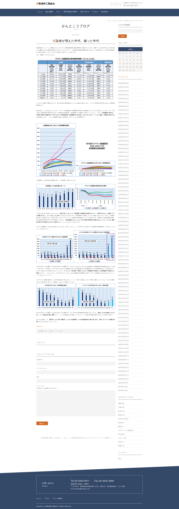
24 (134, 67)
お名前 (39, 360)
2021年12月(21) (123, 298)
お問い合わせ (84, 12)
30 (130, 70)
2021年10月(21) (123, 306)
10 (134, 60)
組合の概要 (49, 12)
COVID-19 (39, 326)
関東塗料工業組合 (45, 3)
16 (130, 63)
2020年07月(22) (123, 363)
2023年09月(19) (123, 217)
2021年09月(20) (123, 310)
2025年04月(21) (123, 144)
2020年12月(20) (123, 344)
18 (137, 63)
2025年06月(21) (123, 137)
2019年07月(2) (123, 390)
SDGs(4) (121, 422)
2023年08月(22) (123, 221)
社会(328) (121, 434)
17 (134, 63)
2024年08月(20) (123, 175)
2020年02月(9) (123, 383)
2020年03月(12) (123, 379)
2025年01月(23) (123, 156)
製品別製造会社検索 (70, 12)
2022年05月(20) (123, 279)
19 (141, 63)
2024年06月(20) (123, 183)
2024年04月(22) (123, 191)
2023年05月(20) (123, 233)
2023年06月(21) (123, 229)
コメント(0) (58, 331)
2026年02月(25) (123, 106)
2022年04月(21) (123, 283)
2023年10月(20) (123, 214)
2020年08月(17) (123, 360)
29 (127, 70)
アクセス (95, 12)
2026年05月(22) (123, 95)
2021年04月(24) (123, 329)
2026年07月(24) (123, 87)
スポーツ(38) (122, 438)
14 (123, 63)
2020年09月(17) (123, 356)
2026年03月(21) (123, 102)
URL (37, 377)
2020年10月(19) (123, 352)
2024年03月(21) (123, 194)
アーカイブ (123, 76)
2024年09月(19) (123, 171)
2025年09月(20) (123, 125)
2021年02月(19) (123, 336)
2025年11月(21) (123, 118)
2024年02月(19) (123, 198)
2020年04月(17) (123, 375)
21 (123, 67)
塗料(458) (121, 403)
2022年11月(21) (123, 256)
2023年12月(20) (123, 206)
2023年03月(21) (123, 241)
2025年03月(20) (123, 148)
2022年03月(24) (123, 287)
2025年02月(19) (123, 152)
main (65, 438)
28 (123, 70)
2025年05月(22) (123, 141)
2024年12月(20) (123, 160)
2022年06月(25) (123, 275)
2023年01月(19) (123, 248)
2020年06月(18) (123, 367)
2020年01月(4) (123, 386)
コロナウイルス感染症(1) (126, 430)
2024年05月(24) (123, 187)
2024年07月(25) (123, 179)
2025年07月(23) (123, 133)
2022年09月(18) (123, 264)
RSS (119, 459)
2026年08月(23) (123, 83)
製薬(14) (121, 426)
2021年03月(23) (123, 333)
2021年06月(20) (123, 321)
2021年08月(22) (123, 313)
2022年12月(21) (123, 252)
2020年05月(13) (123, 371)
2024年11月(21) (123, 164)
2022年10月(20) (123, 260)
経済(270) (121, 415)
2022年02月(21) (123, 290)
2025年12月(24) (123, 114)
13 (120, 63)
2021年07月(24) (123, 317)
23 (130, 67)
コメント (46, 387)
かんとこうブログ (118, 20)
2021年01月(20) (123, 340)
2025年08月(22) (123, 129)
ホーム (40, 12)
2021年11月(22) (123, 302)
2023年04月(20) (123, 237)
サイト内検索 (57, 498)
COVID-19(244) (123, 419)
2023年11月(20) (123, 210)
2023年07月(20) (123, 225)
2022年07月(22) (123, 271)
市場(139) (121, 407)
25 (137, 67)
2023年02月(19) (123, 244)
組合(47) (121, 442)
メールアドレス (41, 368)
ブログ (58, 12)
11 (137, 60)
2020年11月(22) (123, 348)
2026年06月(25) (123, 91)
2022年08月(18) (123, 267)
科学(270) (121, 411)
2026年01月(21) (123, 110)
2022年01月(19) (123, 294)
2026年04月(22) (123, 98)
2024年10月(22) (123, 168)
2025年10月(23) (123, 121)
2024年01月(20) (123, 202)
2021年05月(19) (123, 325)
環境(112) (121, 446)
